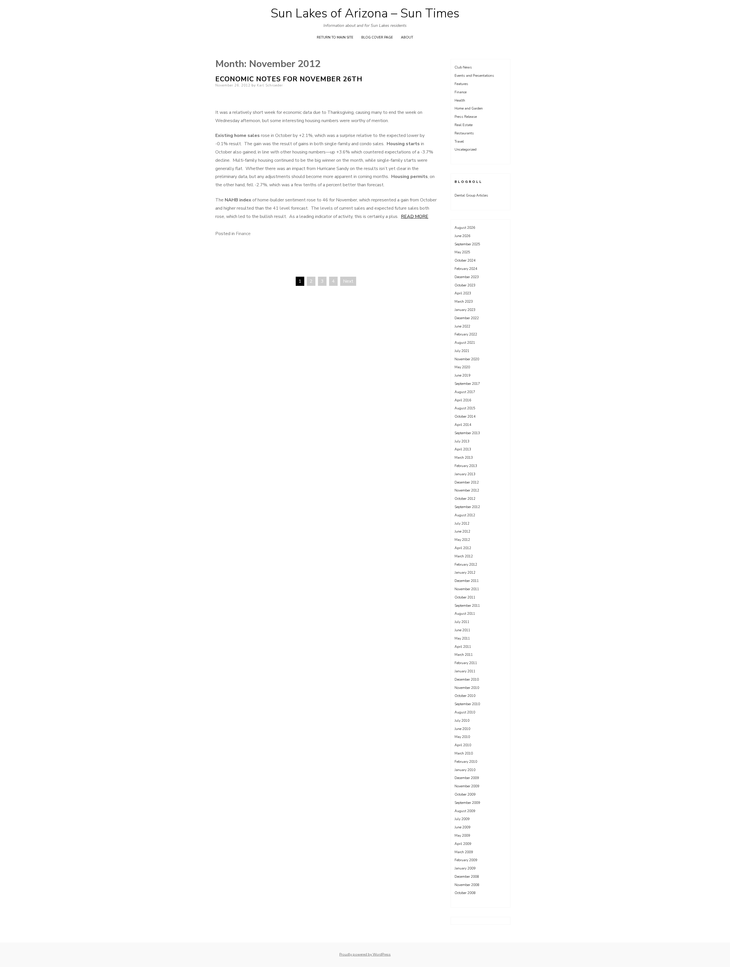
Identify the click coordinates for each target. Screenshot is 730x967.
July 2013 (462, 441)
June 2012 (462, 531)
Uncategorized (465, 149)
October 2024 (465, 260)
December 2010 (467, 679)
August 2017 (465, 392)
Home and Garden (469, 108)
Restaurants (464, 133)
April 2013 (463, 449)
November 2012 (467, 490)
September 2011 (467, 605)
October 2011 (465, 597)
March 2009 (464, 852)
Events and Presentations (474, 75)
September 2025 (467, 244)
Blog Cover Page (377, 37)
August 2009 (465, 811)
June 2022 (462, 326)
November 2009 (467, 786)
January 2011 (465, 671)
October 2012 (465, 498)
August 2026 (465, 227)
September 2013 (467, 433)
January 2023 (465, 310)
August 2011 (465, 613)
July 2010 (462, 720)
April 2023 (463, 293)
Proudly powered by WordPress (365, 954)
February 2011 (466, 663)
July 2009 (462, 819)
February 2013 (466, 466)
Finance (243, 233)
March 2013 (464, 457)
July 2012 (462, 523)
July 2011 (462, 622)
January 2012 (465, 572)
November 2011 (467, 589)
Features (461, 84)
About (407, 37)
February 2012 (466, 564)
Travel (459, 141)
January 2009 (465, 868)
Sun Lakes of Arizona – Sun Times (365, 13)
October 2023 (465, 285)
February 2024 (466, 268)
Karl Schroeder (270, 85)
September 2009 (467, 802)
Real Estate (464, 125)
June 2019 (462, 375)
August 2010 (465, 712)
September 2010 (467, 704)
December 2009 (467, 778)
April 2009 (463, 843)
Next (348, 281)
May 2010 (462, 737)
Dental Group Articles (471, 195)
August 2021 (465, 342)
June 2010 (462, 729)
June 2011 (462, 630)
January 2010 (465, 770)
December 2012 (467, 482)
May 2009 (462, 835)
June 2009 (462, 827)
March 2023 (464, 301)
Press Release (466, 116)
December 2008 (467, 876)
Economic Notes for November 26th (288, 79)
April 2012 (463, 548)
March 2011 (464, 654)
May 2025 (462, 252)
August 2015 (465, 408)
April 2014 (463, 424)
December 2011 (467, 580)
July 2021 (462, 351)
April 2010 (463, 745)
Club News (463, 67)
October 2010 (465, 695)
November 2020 (467, 359)
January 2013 (465, 474)
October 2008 (465, 893)
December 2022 (467, 318)
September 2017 (467, 383)
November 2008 (467, 885)
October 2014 (465, 416)
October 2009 (465, 794)
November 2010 (467, 687)
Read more (414, 216)
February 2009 (466, 860)
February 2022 (466, 334)
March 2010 (464, 753)
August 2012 (465, 515)
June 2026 (462, 236)
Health (460, 100)
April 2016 (463, 400)
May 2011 (462, 638)
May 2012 (462, 539)
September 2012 (467, 507)
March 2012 (464, 556)
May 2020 (462, 367)
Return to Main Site (335, 37)
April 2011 (463, 646)
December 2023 (467, 277)
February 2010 (466, 761)
